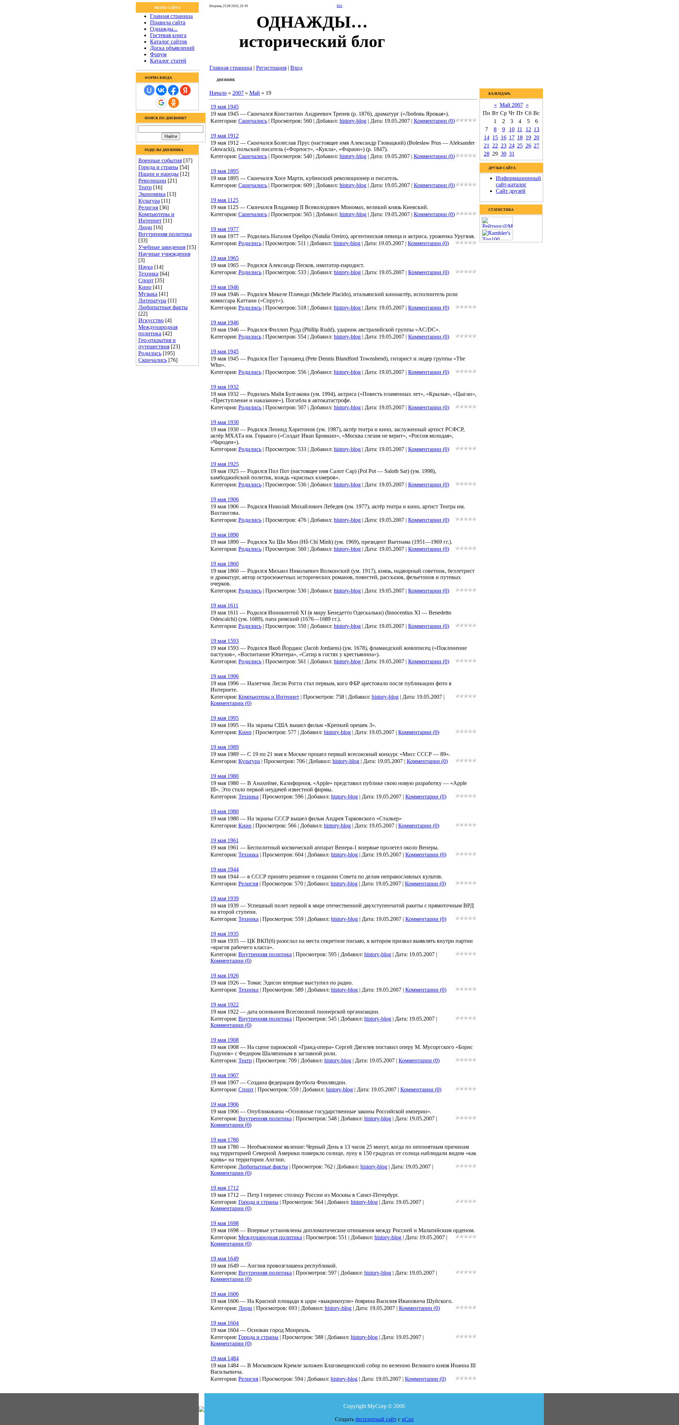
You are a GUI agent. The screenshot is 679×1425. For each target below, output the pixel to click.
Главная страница (171, 16)
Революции (152, 181)
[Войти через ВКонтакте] (161, 90)
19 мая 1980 (224, 776)
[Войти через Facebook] (173, 90)
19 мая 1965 (224, 258)
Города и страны (158, 167)
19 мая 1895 (224, 171)
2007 (238, 93)
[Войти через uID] (149, 90)
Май (254, 93)
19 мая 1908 (224, 1040)
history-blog (353, 121)
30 (503, 154)
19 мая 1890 (224, 535)
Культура (149, 201)
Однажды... (164, 29)
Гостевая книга (168, 35)
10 (512, 129)
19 (528, 137)
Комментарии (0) (434, 121)
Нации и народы (158, 174)
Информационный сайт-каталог (518, 181)
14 (486, 137)
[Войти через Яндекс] (185, 90)
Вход (296, 68)
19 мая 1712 (224, 1188)
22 (495, 146)
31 (512, 154)
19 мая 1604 (224, 1323)
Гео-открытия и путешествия (157, 343)
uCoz (408, 1419)
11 (519, 129)
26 (528, 146)
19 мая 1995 (224, 718)
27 (536, 146)
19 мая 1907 (224, 1075)
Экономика (152, 194)
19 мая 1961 (224, 840)
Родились (149, 353)
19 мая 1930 (224, 422)
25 (520, 146)
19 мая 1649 (224, 1259)
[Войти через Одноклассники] (173, 102)
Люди (145, 227)
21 (486, 146)
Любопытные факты (163, 307)
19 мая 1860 (224, 564)
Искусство (151, 320)
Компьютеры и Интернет (156, 217)
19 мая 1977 (224, 229)
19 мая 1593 (224, 641)
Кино (144, 287)
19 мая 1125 (224, 200)
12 (528, 129)
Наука (145, 267)
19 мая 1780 (224, 1140)
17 (512, 137)
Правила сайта (167, 22)
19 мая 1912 (224, 136)
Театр (145, 187)
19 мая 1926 (224, 976)
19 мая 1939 (224, 898)
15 (495, 137)
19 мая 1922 (224, 1005)
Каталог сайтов (168, 42)
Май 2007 (511, 105)
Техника (148, 274)
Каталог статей (168, 61)
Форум (158, 54)
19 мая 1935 (224, 934)
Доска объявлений (172, 48)
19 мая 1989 (224, 747)
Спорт (145, 280)
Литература (152, 301)
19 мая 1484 (224, 1358)
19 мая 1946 (224, 287)
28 (486, 154)
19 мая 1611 (224, 605)
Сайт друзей (511, 191)
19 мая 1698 (224, 1223)
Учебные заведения (161, 247)
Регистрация (271, 68)
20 (536, 137)
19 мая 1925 (224, 464)
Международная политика (158, 330)
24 (512, 146)
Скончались (152, 360)
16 (503, 137)
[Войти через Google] (161, 102)
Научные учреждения (164, 254)
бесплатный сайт (375, 1419)
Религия (148, 207)
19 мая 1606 (224, 1294)
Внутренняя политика (165, 234)
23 (503, 146)
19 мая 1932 (224, 387)
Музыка (147, 294)
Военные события (160, 160)
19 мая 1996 (224, 676)
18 (520, 137)
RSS (339, 6)
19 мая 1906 (224, 499)
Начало (218, 93)
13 (536, 129)
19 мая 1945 (224, 107)
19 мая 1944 (224, 869)
